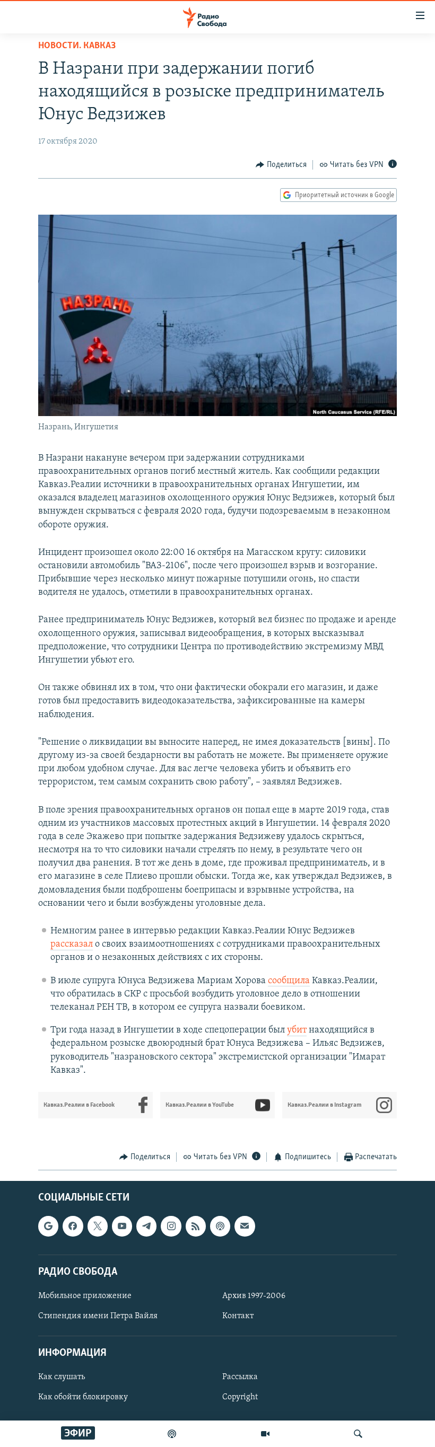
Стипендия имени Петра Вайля (98, 1316)
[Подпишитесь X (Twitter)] (98, 1226)
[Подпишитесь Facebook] (73, 1226)
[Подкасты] (220, 1226)
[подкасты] (172, 1433)
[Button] (281, 165)
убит (297, 1030)
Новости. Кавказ (77, 46)
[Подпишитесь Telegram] (146, 1226)
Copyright (240, 1397)
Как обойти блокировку (83, 1397)
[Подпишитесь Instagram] (171, 1226)
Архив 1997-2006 (253, 1296)
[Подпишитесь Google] (48, 1226)
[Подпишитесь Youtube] (122, 1226)
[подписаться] (244, 1226)
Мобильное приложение (85, 1296)
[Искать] (358, 1433)
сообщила (289, 981)
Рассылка (240, 1377)
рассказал (71, 944)
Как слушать (61, 1377)
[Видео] (265, 1433)
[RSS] (196, 1226)
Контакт (238, 1316)
